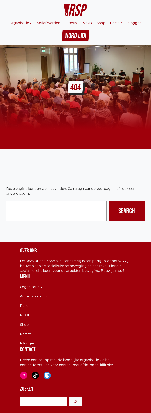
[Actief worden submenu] (62, 23)
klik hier (106, 365)
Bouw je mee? (112, 270)
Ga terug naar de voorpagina (92, 188)
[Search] (75, 401)
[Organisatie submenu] (31, 23)
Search (126, 211)
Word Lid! (75, 35)
